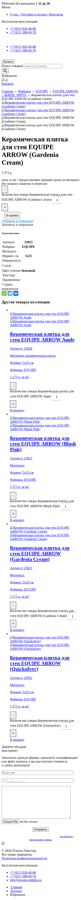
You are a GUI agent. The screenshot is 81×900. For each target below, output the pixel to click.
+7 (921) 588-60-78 (23, 32)
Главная (7, 91)
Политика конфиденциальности (24, 858)
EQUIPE (42, 91)
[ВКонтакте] (15, 293)
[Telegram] (9, 293)
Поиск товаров (12, 66)
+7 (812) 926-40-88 (23, 28)
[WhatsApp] (4, 293)
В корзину (12, 215)
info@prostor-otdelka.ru (26, 880)
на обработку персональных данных (51, 838)
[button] (17, 221)
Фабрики (24, 91)
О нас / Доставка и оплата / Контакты (36, 14)
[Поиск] (5, 71)
